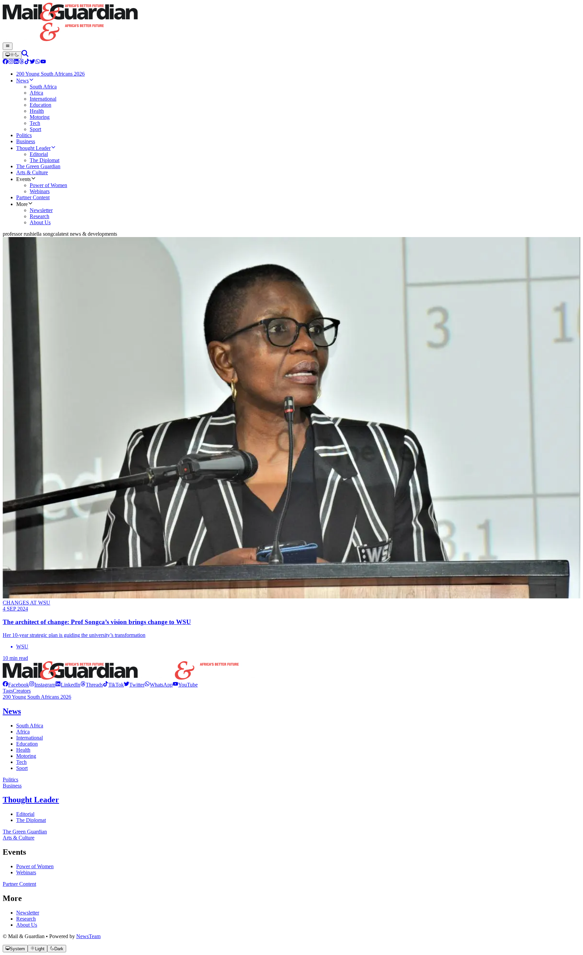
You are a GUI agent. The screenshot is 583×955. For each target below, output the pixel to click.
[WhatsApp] (37, 62)
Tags (8, 691)
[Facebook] (5, 62)
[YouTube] (43, 62)
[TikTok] (27, 62)
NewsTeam (88, 936)
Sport (22, 768)
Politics (10, 779)
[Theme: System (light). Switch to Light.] (12, 55)
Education (27, 744)
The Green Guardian (25, 831)
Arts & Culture (18, 838)
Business (12, 786)
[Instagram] (10, 62)
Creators (22, 691)
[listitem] (16, 685)
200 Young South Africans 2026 (37, 697)
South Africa (29, 725)
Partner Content (19, 884)
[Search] (25, 55)
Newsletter (27, 912)
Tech (21, 762)
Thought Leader (31, 799)
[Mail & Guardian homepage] (291, 23)
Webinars (26, 872)
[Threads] (21, 62)
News (12, 711)
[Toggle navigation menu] (7, 46)
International (29, 738)
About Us (26, 925)
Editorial (25, 814)
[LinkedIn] (16, 62)
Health (23, 750)
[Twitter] (32, 62)
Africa (23, 731)
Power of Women (35, 866)
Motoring (26, 756)
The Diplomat (31, 820)
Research (26, 919)
